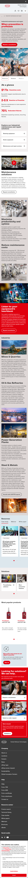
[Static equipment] (14, 139)
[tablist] (14, 560)
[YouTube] (8, 837)
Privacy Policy (8, 849)
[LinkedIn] (2, 837)
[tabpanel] (14, 545)
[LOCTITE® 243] (8, 621)
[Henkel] (4, 742)
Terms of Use (6, 847)
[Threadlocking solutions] (8, 582)
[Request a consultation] (14, 690)
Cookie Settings (14, 871)
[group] (14, 544)
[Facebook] (4, 837)
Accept (14, 875)
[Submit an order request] (14, 711)
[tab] (4, 521)
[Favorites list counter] (18, 11)
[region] (14, 859)
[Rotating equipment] (14, 133)
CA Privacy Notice (5, 850)
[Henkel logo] (7, 5)
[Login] (15, 10)
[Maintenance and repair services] (14, 146)
